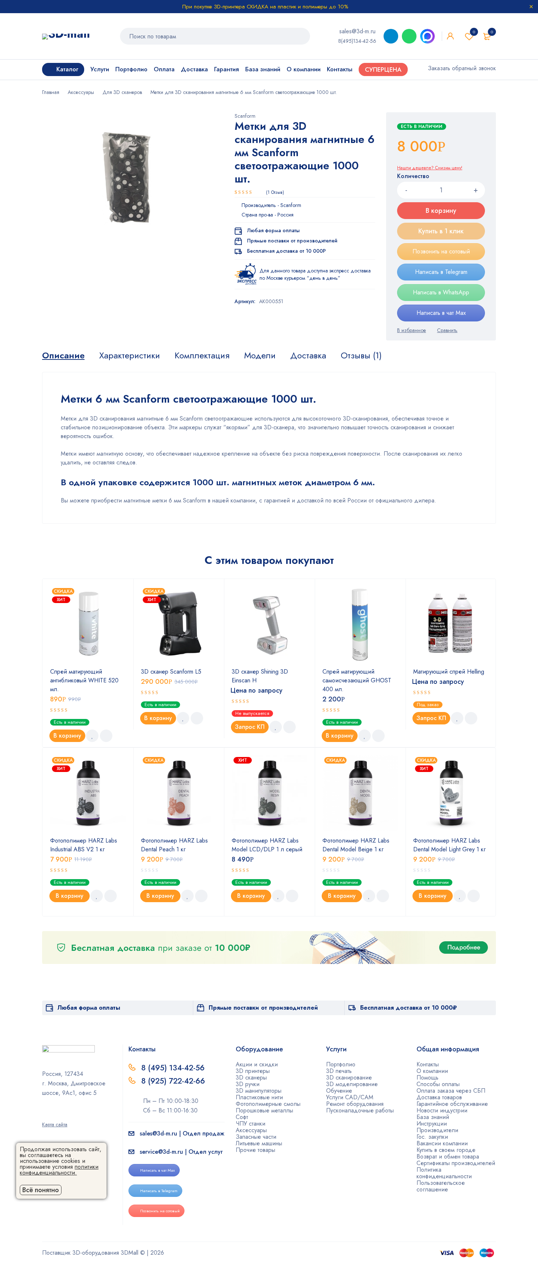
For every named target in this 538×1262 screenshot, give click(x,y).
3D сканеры (251, 1077)
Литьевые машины (259, 1143)
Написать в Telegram (441, 272)
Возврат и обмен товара (447, 1156)
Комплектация (202, 355)
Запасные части (256, 1137)
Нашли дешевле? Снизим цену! (429, 168)
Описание (63, 355)
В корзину (441, 210)
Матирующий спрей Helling (448, 671)
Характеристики (129, 355)
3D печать (339, 1071)
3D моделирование (352, 1084)
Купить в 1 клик (441, 231)
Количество (413, 176)
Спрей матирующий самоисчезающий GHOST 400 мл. (356, 680)
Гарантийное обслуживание (452, 1104)
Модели (260, 355)
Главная (50, 92)
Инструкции (431, 1123)
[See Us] (56, 1114)
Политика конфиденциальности (444, 1172)
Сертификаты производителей (455, 1163)
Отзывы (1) (361, 355)
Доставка (308, 355)
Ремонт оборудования (355, 1104)
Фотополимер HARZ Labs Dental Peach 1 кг (174, 845)
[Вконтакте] (68, 1114)
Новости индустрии (441, 1110)
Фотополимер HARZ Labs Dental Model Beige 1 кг (355, 845)
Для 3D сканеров (122, 92)
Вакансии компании (442, 1143)
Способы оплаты (438, 1084)
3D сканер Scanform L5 (171, 671)
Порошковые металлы (264, 1110)
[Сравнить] (447, 330)
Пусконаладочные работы (360, 1110)
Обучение (339, 1090)
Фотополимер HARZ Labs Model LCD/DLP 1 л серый (267, 845)
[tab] (63, 355)
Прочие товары (255, 1150)
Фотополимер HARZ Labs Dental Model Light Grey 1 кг (449, 845)
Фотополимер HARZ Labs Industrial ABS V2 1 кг (83, 845)
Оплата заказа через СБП (450, 1090)
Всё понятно (40, 1190)
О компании (432, 1071)
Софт (242, 1117)
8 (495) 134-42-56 (173, 1067)
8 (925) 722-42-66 (174, 1080)
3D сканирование (349, 1077)
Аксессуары (81, 92)
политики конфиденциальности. (59, 1170)
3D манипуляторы (258, 1090)
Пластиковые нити (259, 1097)
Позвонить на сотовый (441, 251)
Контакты (427, 1064)
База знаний (432, 1117)
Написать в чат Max (441, 313)
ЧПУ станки (250, 1123)
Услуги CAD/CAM (349, 1097)
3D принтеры (253, 1071)
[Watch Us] (44, 1114)
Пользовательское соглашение (440, 1186)
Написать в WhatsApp (441, 292)
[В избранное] (411, 330)
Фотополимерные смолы (268, 1104)
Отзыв (275, 192)
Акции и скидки (257, 1064)
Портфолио (340, 1064)
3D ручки (247, 1084)
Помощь (427, 1077)
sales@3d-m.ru (357, 31)
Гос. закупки (432, 1137)
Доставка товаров (439, 1097)
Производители (437, 1130)
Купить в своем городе (445, 1150)
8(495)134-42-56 (357, 41)
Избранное (474, 32)
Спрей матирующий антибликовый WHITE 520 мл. (84, 680)
